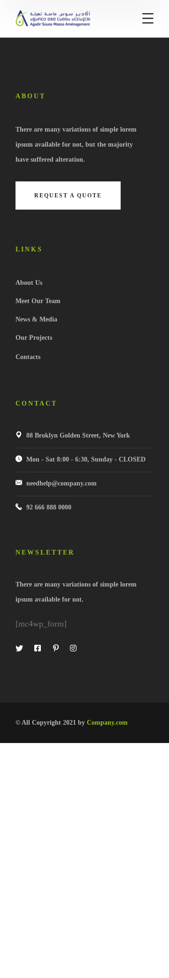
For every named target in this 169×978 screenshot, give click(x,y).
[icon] (20, 648)
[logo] (52, 18)
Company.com (107, 722)
